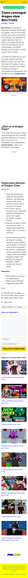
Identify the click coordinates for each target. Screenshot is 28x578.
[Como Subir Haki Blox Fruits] (14, 513)
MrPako (4, 307)
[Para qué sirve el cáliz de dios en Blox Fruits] (14, 442)
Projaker (4, 23)
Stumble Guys (17, 569)
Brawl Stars (5, 565)
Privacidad (12, 574)
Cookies (18, 574)
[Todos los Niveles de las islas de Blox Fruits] (14, 397)
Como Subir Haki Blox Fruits (10, 517)
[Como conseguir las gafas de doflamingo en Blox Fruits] (14, 534)
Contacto (23, 574)
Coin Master (23, 565)
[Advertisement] (14, 110)
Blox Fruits (8, 302)
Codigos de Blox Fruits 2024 (11, 424)
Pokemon (5, 569)
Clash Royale (12, 565)
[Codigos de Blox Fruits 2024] (14, 421)
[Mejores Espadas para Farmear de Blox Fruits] (14, 489)
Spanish (5, 354)
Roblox (11, 23)
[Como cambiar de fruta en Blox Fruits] (14, 466)
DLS (11, 567)
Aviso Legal (5, 574)
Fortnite (15, 567)
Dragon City (6, 567)
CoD (18, 565)
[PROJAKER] (3, 2)
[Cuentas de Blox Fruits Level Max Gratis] (14, 373)
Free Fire (23, 567)
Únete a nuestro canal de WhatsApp (15, 7)
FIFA (19, 567)
